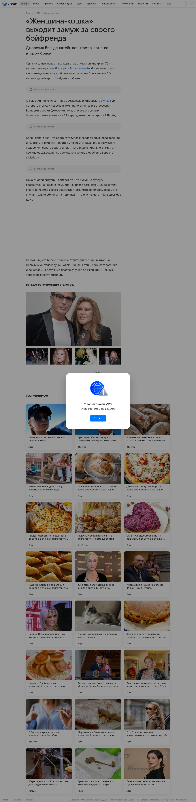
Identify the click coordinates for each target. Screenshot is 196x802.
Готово (98, 418)
